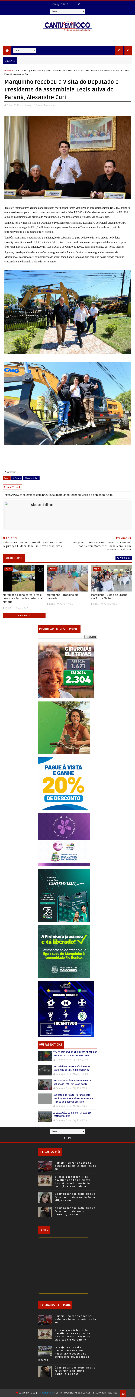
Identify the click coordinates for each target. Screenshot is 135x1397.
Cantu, (39, 105)
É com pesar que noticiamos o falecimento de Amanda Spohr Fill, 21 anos (75, 1197)
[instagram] (79, 4)
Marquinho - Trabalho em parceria (63, 596)
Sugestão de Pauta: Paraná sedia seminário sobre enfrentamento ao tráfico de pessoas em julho (73, 1098)
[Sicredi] (64, 727)
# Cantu (17, 478)
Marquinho (30, 70)
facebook (24, 615)
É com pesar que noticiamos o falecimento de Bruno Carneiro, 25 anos (75, 1211)
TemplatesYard (45, 1393)
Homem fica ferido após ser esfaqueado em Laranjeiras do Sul (75, 1166)
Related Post (13, 558)
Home (7, 70)
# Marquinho (31, 478)
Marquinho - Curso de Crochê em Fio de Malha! (109, 596)
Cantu (17, 70)
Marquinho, (49, 105)
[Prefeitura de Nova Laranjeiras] (64, 783)
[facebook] (72, 4)
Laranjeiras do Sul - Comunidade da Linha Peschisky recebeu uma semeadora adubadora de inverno (63, 1354)
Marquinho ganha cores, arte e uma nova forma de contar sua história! (22, 598)
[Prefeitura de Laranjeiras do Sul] (66, 670)
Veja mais (125, 557)
